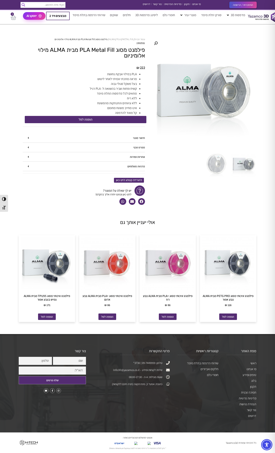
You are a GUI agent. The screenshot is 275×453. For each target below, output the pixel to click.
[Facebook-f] (52, 390)
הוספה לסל (85, 119)
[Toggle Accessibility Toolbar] (267, 444)
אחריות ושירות (137, 157)
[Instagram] (58, 390)
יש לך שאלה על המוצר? (117, 190)
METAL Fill (127, 39)
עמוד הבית (140, 39)
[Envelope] (46, 390)
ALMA (112, 39)
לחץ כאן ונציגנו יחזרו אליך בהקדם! (113, 194)
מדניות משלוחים (136, 166)
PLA (119, 39)
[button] (235, 15)
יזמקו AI (32, 16)
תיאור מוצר (139, 138)
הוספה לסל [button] (228, 317)
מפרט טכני (139, 147)
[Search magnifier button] (23, 5)
